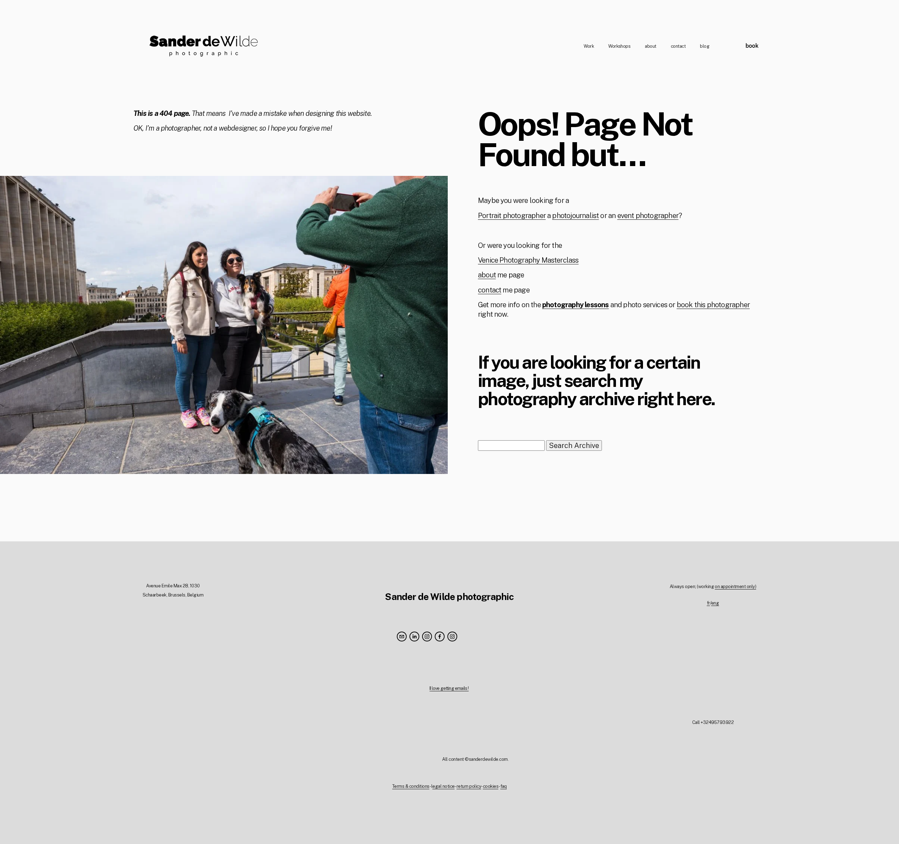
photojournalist (575, 215)
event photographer (647, 215)
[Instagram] (427, 636)
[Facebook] (440, 636)
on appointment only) (735, 586)
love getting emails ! (448, 688)
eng (715, 603)
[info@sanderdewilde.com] (402, 636)
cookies (490, 786)
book (752, 45)
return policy (469, 786)
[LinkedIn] (414, 636)
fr (708, 603)
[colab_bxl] (452, 636)
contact (678, 46)
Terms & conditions (410, 786)
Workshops (619, 46)
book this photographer (713, 305)
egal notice (443, 786)
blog (704, 46)
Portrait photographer (512, 215)
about (650, 46)
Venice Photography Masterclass (528, 260)
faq (503, 786)
